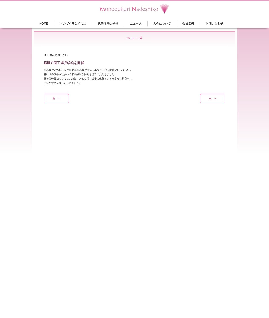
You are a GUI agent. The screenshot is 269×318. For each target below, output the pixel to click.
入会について (162, 23)
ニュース (136, 23)
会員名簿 (188, 23)
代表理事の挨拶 (108, 23)
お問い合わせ (214, 23)
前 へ (56, 98)
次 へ (212, 98)
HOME (43, 23)
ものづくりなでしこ (73, 23)
